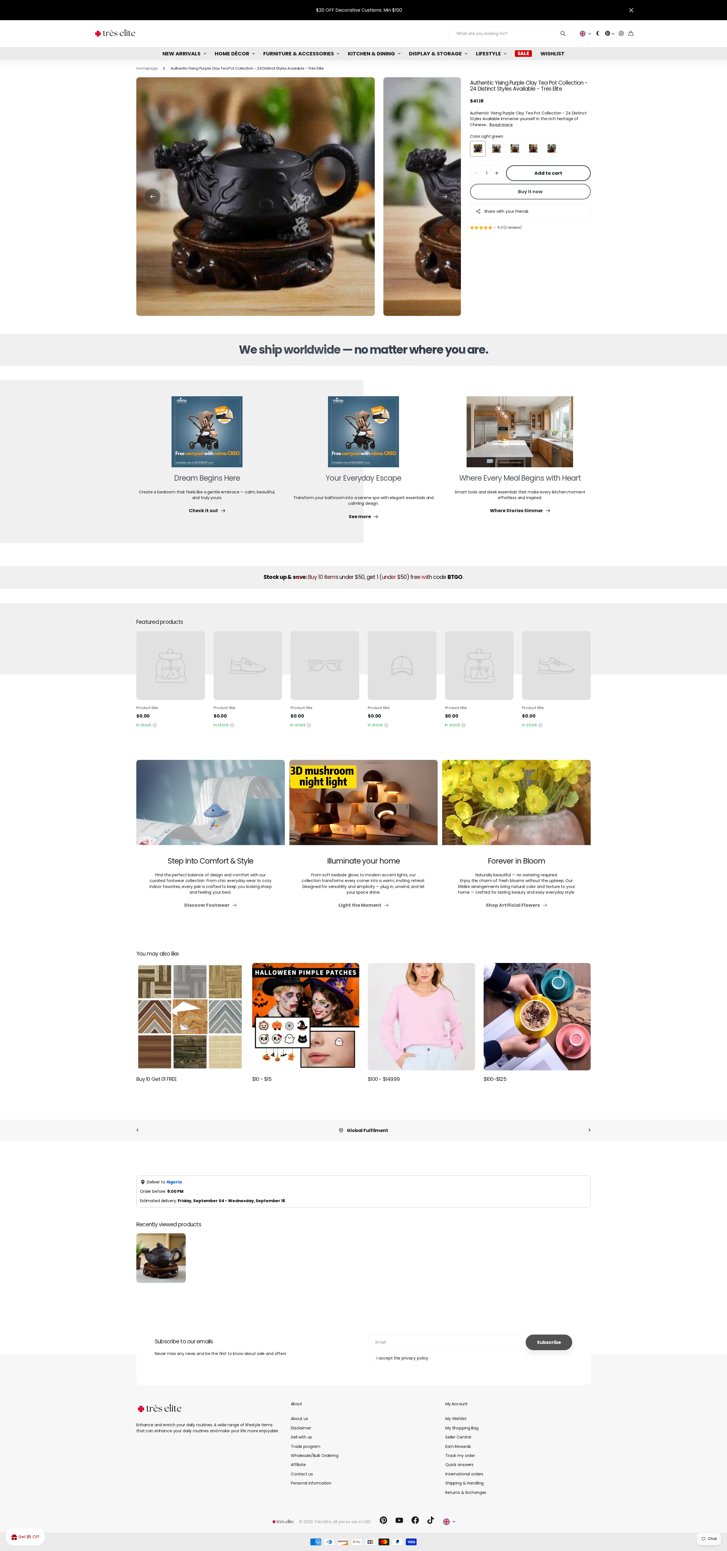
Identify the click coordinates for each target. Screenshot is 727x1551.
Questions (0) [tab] (255, 1233)
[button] (152, 196)
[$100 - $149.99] (421, 1016)
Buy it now (530, 191)
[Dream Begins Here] (207, 435)
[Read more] (609, 33)
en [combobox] (298, 1172)
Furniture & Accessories (298, 53)
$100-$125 (495, 1079)
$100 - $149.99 (384, 1079)
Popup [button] (154, 725)
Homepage (147, 68)
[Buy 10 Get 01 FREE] (190, 1016)
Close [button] (631, 10)
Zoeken (563, 33)
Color (486, 136)
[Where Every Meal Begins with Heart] (520, 435)
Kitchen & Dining (371, 53)
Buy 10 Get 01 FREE (156, 1079)
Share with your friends (506, 211)
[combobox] (315, 1256)
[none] (137, 1130)
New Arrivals (181, 53)
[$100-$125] (537, 1016)
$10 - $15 (262, 1079)
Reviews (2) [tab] (214, 1233)
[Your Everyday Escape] (363, 435)
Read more (501, 125)
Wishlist (552, 53)
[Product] (170, 665)
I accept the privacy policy (402, 1535)
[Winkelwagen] (630, 33)
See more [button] (248, 1319)
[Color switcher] (598, 33)
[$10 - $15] (306, 1016)
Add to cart (548, 173)
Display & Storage (435, 53)
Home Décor (232, 53)
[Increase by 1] (496, 173)
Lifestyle (488, 53)
